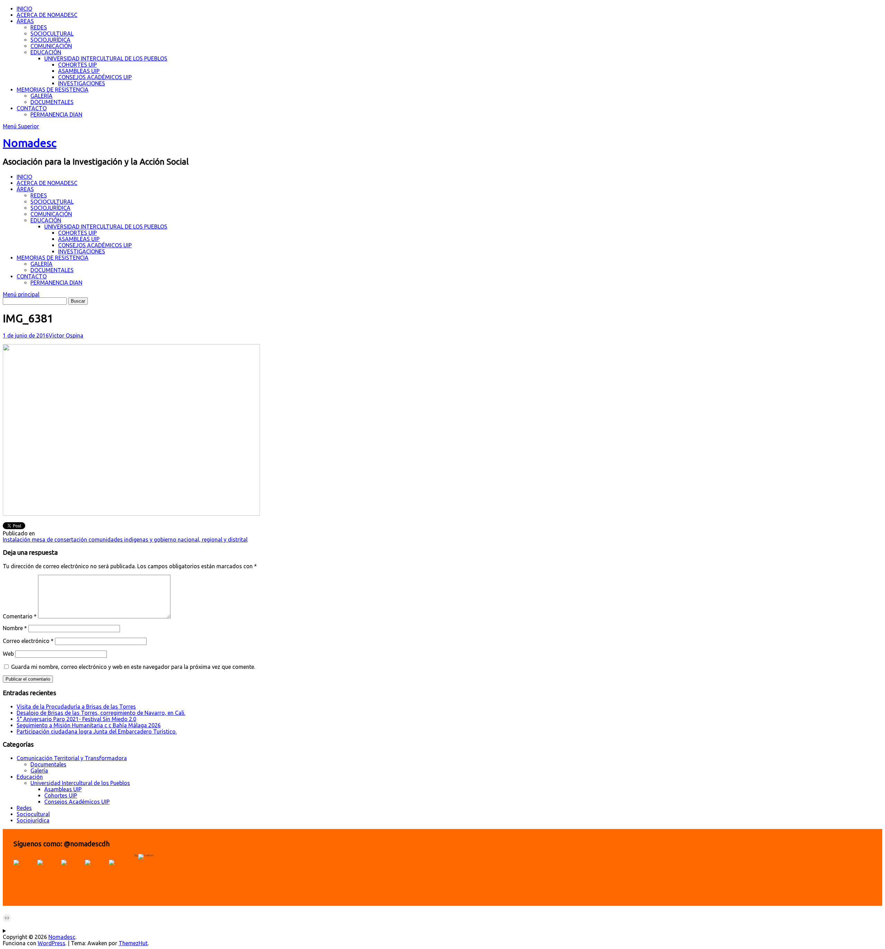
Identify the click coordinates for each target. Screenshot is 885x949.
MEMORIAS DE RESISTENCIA (52, 89)
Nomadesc (29, 143)
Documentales (48, 764)
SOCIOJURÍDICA (50, 40)
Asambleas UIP (63, 789)
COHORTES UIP (77, 65)
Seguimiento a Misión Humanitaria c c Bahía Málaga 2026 (89, 725)
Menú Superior (21, 126)
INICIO (24, 9)
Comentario (20, 616)
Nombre (15, 628)
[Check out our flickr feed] (120, 871)
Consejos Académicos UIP (77, 802)
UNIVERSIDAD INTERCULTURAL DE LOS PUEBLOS (105, 58)
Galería (39, 770)
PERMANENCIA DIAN (56, 114)
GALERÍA (41, 96)
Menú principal (21, 294)
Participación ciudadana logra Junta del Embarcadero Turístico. (97, 731)
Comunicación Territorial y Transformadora (72, 758)
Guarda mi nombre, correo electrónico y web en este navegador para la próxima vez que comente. (133, 667)
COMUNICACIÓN (51, 46)
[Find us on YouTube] (72, 871)
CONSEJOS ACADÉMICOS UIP (95, 77)
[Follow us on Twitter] (48, 871)
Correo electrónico (28, 641)
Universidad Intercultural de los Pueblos (80, 783)
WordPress (51, 943)
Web (8, 654)
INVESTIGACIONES (81, 83)
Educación (30, 777)
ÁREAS (25, 21)
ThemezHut (133, 943)
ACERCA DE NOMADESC (47, 15)
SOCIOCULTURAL (52, 33)
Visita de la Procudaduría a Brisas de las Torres (76, 706)
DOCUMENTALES (52, 102)
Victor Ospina (66, 335)
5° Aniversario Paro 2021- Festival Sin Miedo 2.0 (76, 719)
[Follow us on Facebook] (24, 871)
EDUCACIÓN (45, 52)
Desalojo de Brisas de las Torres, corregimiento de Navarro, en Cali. (101, 713)
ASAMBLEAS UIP (79, 71)
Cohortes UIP (60, 795)
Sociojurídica (33, 820)
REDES (38, 27)
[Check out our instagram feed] (96, 871)
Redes (24, 808)
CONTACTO (32, 108)
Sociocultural (33, 814)
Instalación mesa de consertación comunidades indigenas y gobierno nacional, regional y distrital (125, 539)
